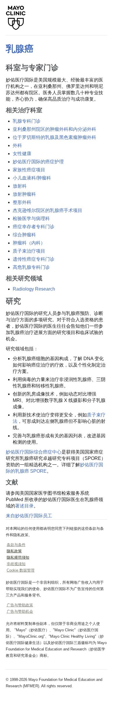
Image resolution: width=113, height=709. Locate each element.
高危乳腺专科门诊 (31, 267)
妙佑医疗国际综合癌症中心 (33, 451)
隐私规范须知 (18, 557)
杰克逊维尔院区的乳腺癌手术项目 (47, 210)
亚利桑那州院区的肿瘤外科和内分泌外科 (54, 129)
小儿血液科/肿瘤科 (32, 177)
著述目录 (24, 505)
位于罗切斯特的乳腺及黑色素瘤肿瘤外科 (54, 137)
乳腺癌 (20, 48)
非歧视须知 (16, 564)
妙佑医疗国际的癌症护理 (38, 161)
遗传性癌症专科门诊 (33, 259)
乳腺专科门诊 (27, 121)
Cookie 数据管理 (20, 570)
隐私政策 (14, 551)
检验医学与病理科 (31, 218)
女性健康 (22, 153)
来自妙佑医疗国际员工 (29, 515)
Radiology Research (34, 288)
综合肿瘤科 (24, 234)
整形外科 (22, 202)
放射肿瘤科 (24, 194)
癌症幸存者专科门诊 (33, 226)
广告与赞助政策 (20, 605)
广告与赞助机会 (20, 611)
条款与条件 (16, 545)
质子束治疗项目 (29, 251)
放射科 (20, 186)
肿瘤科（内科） (29, 242)
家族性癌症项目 (29, 169)
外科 (17, 145)
